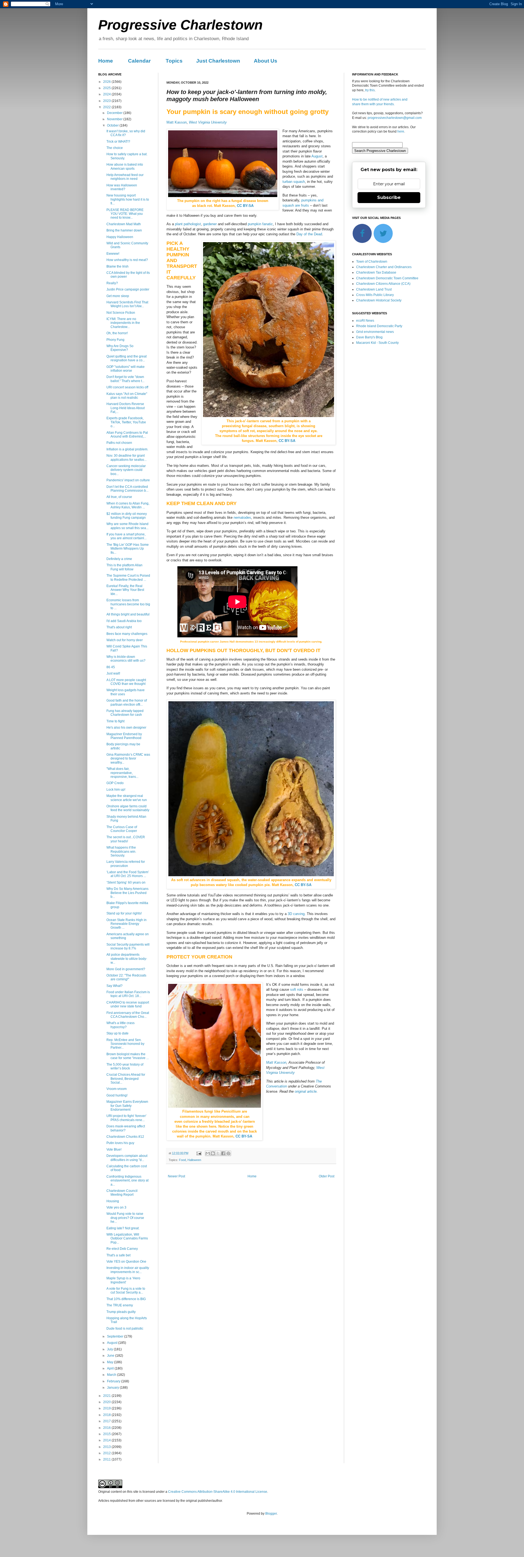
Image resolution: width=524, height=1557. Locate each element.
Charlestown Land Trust (374, 289)
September (115, 1336)
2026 (107, 82)
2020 (107, 1402)
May (110, 1362)
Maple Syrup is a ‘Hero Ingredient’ (123, 1280)
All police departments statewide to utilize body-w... (126, 958)
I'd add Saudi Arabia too (124, 621)
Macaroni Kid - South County (377, 343)
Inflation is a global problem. (127, 449)
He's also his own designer (126, 727)
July (110, 1349)
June (111, 1355)
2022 (107, 107)
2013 (107, 1447)
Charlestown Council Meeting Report (122, 1193)
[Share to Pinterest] (228, 1153)
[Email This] (207, 1153)
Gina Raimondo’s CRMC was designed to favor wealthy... (128, 758)
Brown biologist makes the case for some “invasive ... (127, 1056)
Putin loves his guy (120, 1143)
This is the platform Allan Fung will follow (124, 567)
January (113, 1387)
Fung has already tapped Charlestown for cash (125, 713)
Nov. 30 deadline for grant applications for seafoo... (126, 457)
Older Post (326, 1176)
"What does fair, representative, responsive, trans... (122, 773)
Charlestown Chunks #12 (125, 1137)
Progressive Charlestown (180, 25)
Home (105, 61)
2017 (107, 1421)
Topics (174, 61)
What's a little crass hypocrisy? (120, 1025)
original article (306, 1091)
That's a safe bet (118, 1255)
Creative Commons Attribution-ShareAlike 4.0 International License (217, 1492)
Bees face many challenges (126, 634)
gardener (210, 224)
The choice (114, 148)
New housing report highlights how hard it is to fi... (127, 199)
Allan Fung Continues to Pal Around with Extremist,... (127, 434)
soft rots (296, 989)
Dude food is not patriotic (124, 1328)
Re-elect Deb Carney (122, 1249)
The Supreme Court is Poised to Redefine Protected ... (128, 577)
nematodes (242, 517)
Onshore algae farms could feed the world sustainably (127, 808)
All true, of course (119, 497)
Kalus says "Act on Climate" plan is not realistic (126, 396)
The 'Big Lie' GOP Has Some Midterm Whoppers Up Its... (127, 549)
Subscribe (389, 197)
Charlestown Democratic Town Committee (387, 278)
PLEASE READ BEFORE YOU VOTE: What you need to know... (125, 214)
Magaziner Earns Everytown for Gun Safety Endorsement (127, 1106)
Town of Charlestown (371, 261)
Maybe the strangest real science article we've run (126, 798)
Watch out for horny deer (124, 640)
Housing (112, 1201)
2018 (107, 1415)
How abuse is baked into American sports (124, 166)
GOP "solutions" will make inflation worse (125, 369)
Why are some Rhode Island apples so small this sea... (127, 526)
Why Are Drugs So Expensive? (119, 348)
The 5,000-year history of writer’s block (124, 1066)
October (113, 125)
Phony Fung (115, 340)
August (317, 156)
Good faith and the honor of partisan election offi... (126, 702)
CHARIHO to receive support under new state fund (127, 1004)
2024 (107, 94)
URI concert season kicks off (127, 387)
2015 (107, 1434)
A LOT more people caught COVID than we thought (126, 682)
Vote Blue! (113, 1149)
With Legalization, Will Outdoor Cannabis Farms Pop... (127, 1238)
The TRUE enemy (119, 1305)
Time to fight (115, 721)
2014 (107, 1440)
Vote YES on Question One (126, 1261)
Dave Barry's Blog (369, 337)
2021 (107, 1396)
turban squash (293, 182)
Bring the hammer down (124, 230)
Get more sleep (117, 296)
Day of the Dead (309, 234)
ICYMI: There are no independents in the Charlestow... (123, 323)
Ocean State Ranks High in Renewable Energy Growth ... (126, 924)
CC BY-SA (245, 206)
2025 (107, 88)
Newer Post (176, 1176)
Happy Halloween (119, 237)
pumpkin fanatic (260, 224)
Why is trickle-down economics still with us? (125, 658)
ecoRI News (365, 320)
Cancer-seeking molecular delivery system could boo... (126, 470)
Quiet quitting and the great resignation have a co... (126, 358)
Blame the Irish (117, 266)
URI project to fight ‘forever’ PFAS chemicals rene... (126, 1118)
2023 (107, 101)
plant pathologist (188, 224)
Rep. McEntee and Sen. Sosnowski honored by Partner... (125, 1044)
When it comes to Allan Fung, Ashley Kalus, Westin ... (127, 505)
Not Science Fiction (120, 313)
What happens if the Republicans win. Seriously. (121, 851)
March (112, 1375)
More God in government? (125, 969)
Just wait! (113, 673)
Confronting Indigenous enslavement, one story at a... (127, 1180)
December (115, 113)
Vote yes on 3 (116, 1207)
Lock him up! (115, 789)
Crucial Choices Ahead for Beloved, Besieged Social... (125, 1078)
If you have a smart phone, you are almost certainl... (126, 536)
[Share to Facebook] (223, 1153)
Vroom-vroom (116, 1089)
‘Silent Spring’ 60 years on (125, 882)
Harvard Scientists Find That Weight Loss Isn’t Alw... (127, 304)
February (114, 1381)
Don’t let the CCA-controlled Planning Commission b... (127, 488)
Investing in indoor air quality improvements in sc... (127, 1270)
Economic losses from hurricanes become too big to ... (128, 604)
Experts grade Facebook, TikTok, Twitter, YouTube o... (126, 422)
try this (370, 90)
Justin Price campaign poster (127, 289)
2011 (107, 1459)
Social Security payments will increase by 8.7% (128, 946)
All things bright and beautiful (128, 614)
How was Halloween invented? (121, 187)
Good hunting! (116, 1095)
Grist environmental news (375, 332)
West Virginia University (208, 122)
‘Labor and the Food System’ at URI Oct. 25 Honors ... (127, 874)
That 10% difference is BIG (126, 1299)
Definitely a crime (119, 559)
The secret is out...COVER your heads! (125, 839)
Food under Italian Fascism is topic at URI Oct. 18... (128, 994)
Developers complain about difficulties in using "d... (126, 1158)
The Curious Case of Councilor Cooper (121, 829)
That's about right (119, 627)
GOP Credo (115, 783)
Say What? (114, 986)
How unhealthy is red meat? (127, 260)
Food (182, 1160)
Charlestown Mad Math (123, 224)
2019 (107, 1408)
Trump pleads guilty (121, 1312)
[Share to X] (218, 1153)
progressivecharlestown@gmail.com (395, 118)
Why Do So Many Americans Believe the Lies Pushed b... (127, 893)
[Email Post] (198, 1153)
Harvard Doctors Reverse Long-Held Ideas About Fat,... (125, 408)
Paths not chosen (119, 443)
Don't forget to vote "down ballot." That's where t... (125, 379)
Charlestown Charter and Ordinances (384, 267)
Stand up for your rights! (124, 913)
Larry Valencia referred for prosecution (125, 863)
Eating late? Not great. (122, 1228)
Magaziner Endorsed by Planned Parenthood (124, 736)
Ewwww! (112, 254)
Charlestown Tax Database (376, 272)
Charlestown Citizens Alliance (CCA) (383, 284)
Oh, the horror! (117, 333)
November (115, 119)
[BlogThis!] (213, 1153)
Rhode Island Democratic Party (379, 326)
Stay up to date (117, 1033)
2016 (107, 1428)
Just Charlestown (218, 61)
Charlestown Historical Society (378, 300)
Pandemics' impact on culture (128, 480)
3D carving (296, 914)
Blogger (271, 1513)
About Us (265, 61)
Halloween (194, 1160)
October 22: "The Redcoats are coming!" (126, 977)
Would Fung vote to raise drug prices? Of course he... (125, 1218)
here (400, 131)
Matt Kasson (176, 122)
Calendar (139, 61)
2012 (107, 1453)
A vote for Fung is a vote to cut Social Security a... (125, 1290)
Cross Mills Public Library (375, 295)
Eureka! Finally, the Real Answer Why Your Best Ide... (125, 590)
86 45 (110, 667)
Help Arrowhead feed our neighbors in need (125, 177)
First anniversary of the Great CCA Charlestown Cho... (127, 1015)
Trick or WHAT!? (118, 141)
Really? (112, 283)
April (111, 1368)
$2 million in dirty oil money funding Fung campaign (126, 516)
